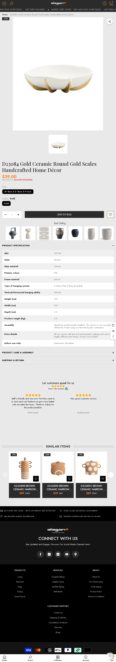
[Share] (109, 21)
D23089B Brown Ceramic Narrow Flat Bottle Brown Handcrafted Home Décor (25, 487)
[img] (58, 386)
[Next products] (111, 475)
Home (4, 14)
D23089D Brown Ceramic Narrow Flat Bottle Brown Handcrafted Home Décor (58, 487)
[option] (58, 73)
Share (109, 21)
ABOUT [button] (96, 570)
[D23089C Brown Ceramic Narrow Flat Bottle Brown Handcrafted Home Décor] (91, 467)
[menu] (4, 3)
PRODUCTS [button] (19, 570)
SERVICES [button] (58, 570)
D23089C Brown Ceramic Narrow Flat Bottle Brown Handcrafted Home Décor (91, 487)
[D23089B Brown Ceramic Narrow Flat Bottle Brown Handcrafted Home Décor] (24, 467)
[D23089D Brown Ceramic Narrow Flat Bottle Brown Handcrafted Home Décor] (58, 467)
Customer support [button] (58, 606)
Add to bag (64, 214)
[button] (11, 3)
